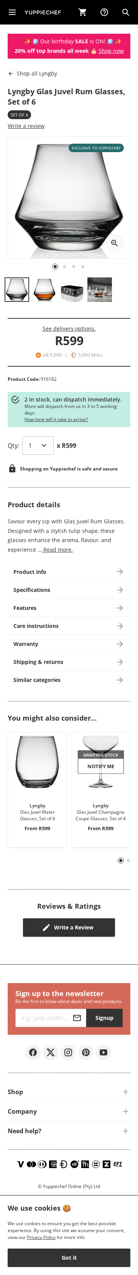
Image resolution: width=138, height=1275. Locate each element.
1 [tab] (121, 861)
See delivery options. (69, 328)
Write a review (26, 125)
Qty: (13, 445)
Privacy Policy (41, 1237)
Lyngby (37, 73)
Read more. (57, 549)
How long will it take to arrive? (56, 419)
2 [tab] (128, 860)
